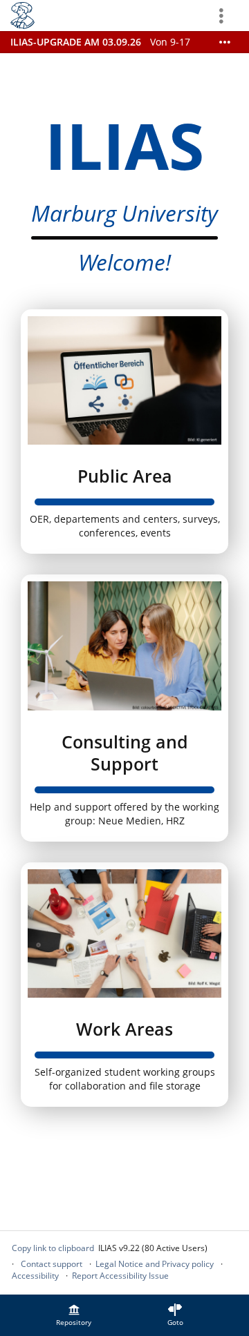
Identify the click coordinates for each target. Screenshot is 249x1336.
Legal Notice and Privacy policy (154, 1264)
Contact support (51, 1264)
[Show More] (224, 42)
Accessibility (35, 1275)
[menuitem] (74, 1315)
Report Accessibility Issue (120, 1275)
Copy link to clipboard (53, 1248)
